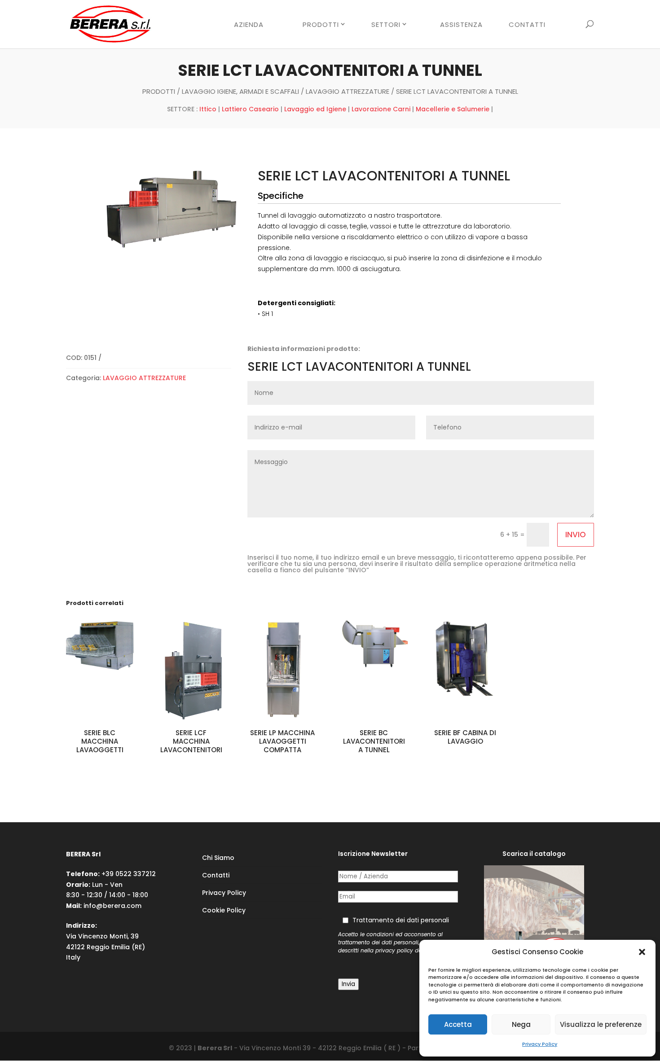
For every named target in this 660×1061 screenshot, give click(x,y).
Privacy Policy (539, 1044)
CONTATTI (527, 25)
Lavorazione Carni (381, 109)
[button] (642, 951)
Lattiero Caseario (250, 109)
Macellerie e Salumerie (452, 109)
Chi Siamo (218, 857)
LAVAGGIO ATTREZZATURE (347, 91)
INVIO (575, 534)
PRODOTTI (321, 24)
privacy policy (394, 950)
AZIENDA (249, 25)
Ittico (207, 109)
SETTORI (385, 24)
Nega (521, 1024)
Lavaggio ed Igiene (315, 109)
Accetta (458, 1024)
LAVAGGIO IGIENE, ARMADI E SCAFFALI (240, 91)
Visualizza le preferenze (601, 1024)
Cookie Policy (224, 910)
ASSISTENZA (461, 25)
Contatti (215, 875)
